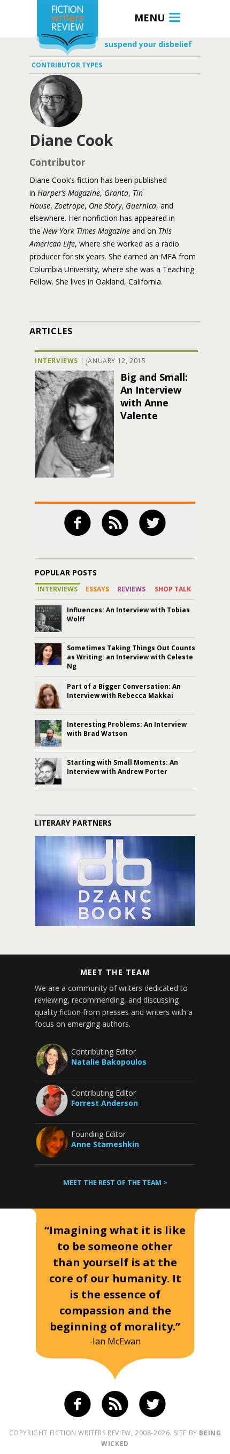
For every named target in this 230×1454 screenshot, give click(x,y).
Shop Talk (173, 589)
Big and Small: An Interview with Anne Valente (154, 396)
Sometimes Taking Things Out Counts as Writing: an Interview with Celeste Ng (131, 657)
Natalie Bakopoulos (109, 1062)
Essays (97, 589)
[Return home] (67, 29)
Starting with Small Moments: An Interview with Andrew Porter (122, 767)
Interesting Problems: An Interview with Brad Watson (127, 729)
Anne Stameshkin (105, 1144)
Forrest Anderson (104, 1103)
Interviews (56, 360)
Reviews (131, 589)
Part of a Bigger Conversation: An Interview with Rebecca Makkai (124, 691)
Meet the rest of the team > (115, 1182)
